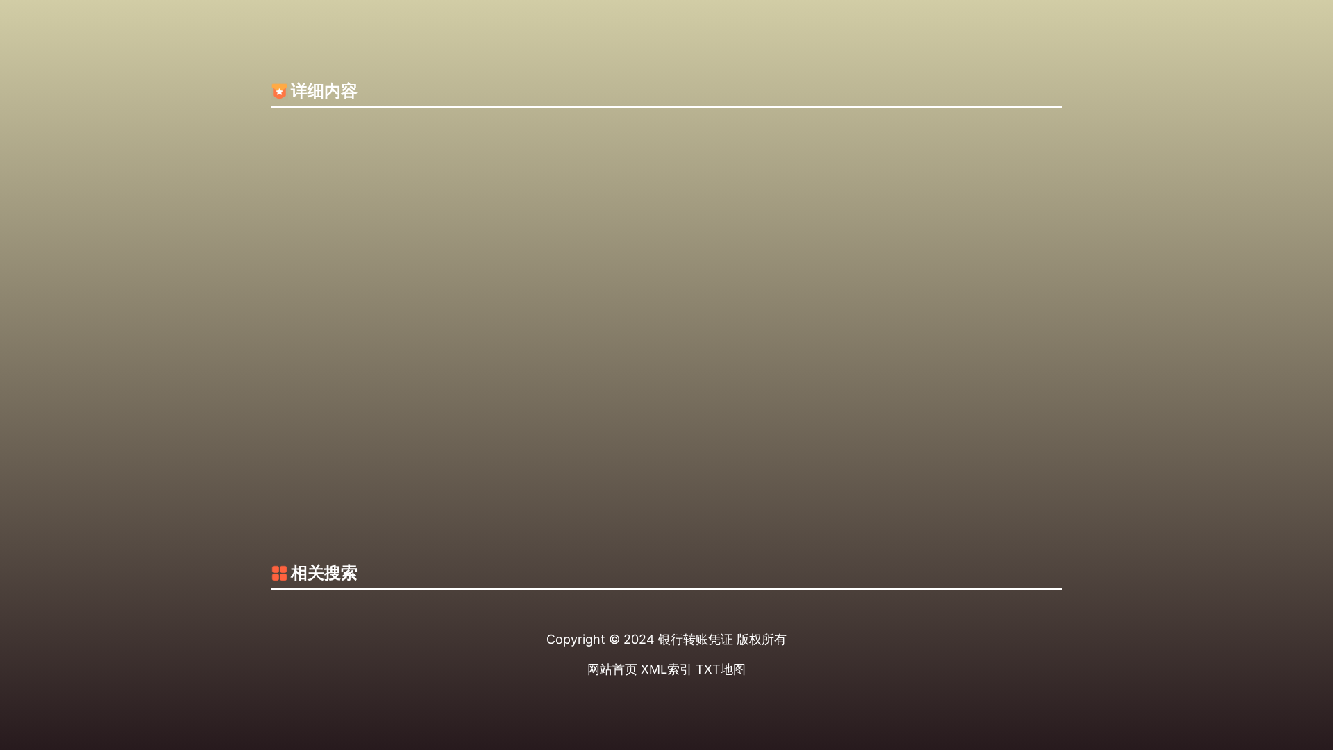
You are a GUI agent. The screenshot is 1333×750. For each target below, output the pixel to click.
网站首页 (612, 669)
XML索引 (666, 669)
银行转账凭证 (695, 639)
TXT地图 (721, 669)
